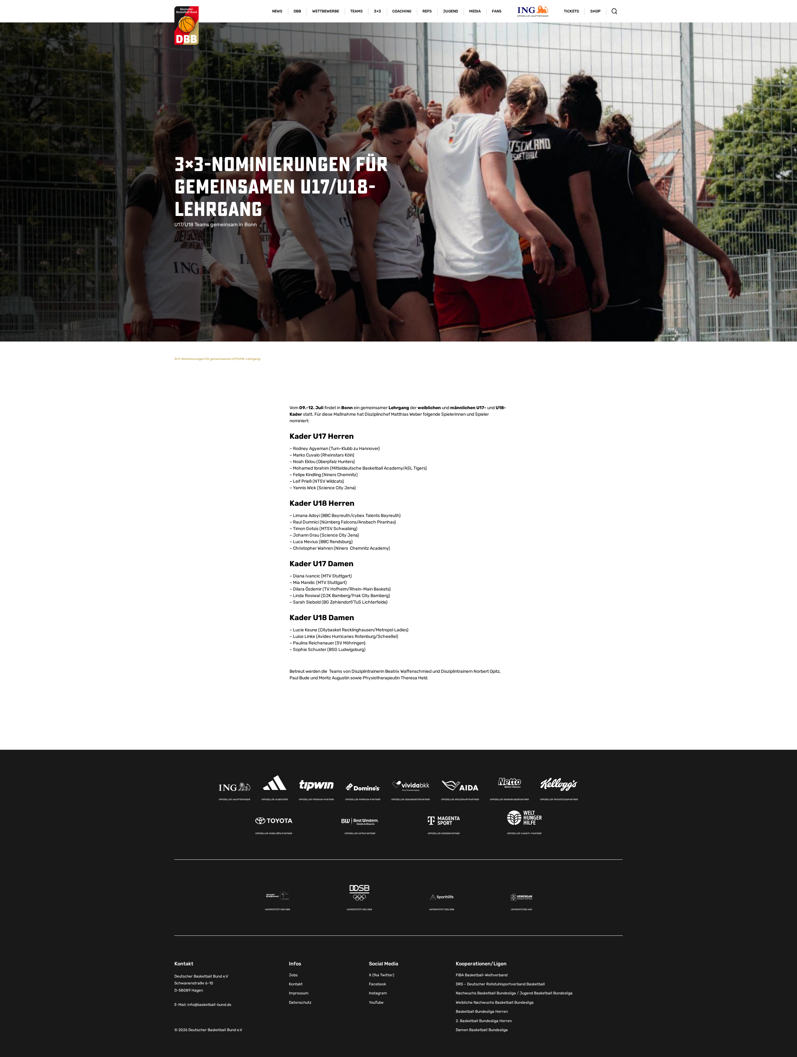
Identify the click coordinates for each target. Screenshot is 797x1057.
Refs (427, 11)
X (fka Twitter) (381, 975)
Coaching (401, 11)
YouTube (376, 1002)
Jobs (293, 975)
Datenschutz (300, 1002)
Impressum (299, 993)
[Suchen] (614, 11)
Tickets (571, 11)
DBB (297, 11)
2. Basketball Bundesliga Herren (484, 1021)
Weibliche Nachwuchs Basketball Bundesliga (495, 1002)
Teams (356, 11)
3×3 (377, 11)
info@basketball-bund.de (209, 1004)
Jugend (450, 11)
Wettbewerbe (325, 11)
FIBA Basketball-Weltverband (481, 975)
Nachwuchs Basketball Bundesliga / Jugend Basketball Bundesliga (514, 993)
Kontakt (296, 984)
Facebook (377, 984)
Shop (595, 11)
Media (475, 11)
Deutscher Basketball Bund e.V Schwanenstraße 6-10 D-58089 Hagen (201, 983)
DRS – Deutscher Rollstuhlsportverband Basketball (500, 984)
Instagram (378, 993)
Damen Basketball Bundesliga (482, 1030)
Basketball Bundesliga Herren (482, 1011)
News (277, 11)
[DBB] (186, 25)
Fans (497, 11)
